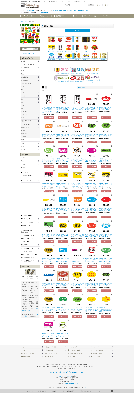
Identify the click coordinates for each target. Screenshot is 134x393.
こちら (73, 381)
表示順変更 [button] (82, 87)
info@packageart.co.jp (59, 10)
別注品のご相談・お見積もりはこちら (78, 10)
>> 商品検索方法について (27, 53)
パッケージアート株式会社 (65, 376)
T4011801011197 (44, 12)
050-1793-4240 (30, 10)
